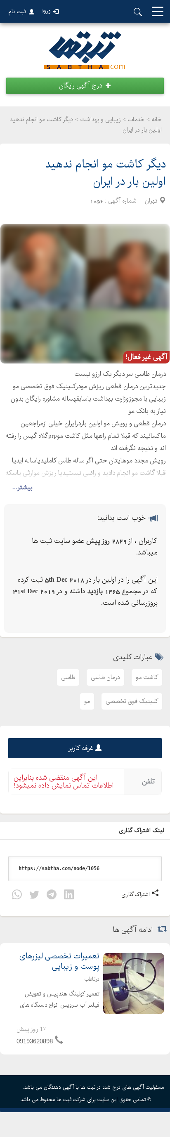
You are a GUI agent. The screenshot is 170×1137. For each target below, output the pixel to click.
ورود (46, 11)
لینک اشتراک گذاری (142, 830)
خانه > (154, 120)
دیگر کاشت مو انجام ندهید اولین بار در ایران (105, 173)
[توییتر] (34, 896)
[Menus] (157, 12)
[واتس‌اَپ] (17, 896)
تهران (151, 201)
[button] (85, 86)
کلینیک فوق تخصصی (132, 701)
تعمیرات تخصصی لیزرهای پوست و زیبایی (59, 961)
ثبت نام (17, 11)
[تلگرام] (52, 896)
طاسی (68, 677)
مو (87, 701)
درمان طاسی (105, 677)
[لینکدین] (69, 896)
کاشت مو (147, 677)
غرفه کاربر (80, 748)
